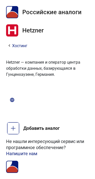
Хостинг (19, 45)
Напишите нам (21, 153)
